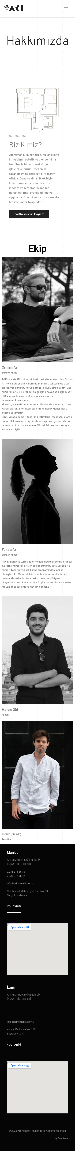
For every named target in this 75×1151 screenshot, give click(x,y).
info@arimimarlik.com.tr (20, 883)
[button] (29, 214)
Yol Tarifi (14, 906)
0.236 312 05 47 (16, 875)
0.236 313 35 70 (16, 871)
